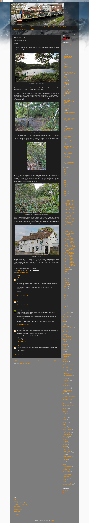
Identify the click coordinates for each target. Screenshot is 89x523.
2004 (65, 297)
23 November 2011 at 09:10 (23, 295)
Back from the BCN (69, 231)
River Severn (65, 441)
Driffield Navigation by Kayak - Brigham (70, 239)
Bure (64, 337)
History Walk (65, 373)
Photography (65, 431)
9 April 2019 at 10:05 (21, 341)
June (66, 275)
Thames (64, 464)
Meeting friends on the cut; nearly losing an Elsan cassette (69, 119)
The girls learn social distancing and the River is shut (69, 136)
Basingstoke (65, 322)
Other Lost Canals (57, 26)
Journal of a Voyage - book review (69, 222)
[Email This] (33, 270)
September (67, 269)
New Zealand (65, 411)
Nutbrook (65, 419)
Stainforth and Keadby (67, 457)
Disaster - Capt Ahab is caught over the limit (70, 246)
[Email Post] (31, 270)
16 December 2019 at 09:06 (23, 352)
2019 (65, 180)
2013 (65, 191)
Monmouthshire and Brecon (69, 405)
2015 (65, 188)
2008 (65, 290)
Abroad (64, 314)
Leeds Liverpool (66, 387)
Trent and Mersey (66, 469)
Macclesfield (65, 394)
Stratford (64, 462)
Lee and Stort (66, 385)
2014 (65, 190)
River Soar (65, 442)
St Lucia (64, 454)
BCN (27, 272)
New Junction (65, 410)
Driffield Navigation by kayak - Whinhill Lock (70, 256)
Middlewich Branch (67, 403)
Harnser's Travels (68, 56)
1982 (65, 305)
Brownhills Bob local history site (69, 106)
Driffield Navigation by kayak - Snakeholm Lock (70, 242)
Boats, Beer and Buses (69, 112)
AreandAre (66, 71)
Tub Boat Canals (66, 26)
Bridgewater (65, 334)
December (67, 197)
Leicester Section (66, 388)
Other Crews (65, 422)
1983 (65, 303)
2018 (65, 182)
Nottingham (65, 417)
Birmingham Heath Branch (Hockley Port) (69, 204)
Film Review (65, 361)
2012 (65, 193)
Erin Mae (66, 86)
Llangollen (65, 393)
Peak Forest (65, 427)
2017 (65, 184)
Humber (64, 377)
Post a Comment (19, 354)
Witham (64, 481)
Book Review (65, 331)
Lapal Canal (65, 382)
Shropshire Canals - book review (69, 201)
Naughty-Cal (67, 152)
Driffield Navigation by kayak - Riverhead (70, 262)
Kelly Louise (67, 156)
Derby (64, 352)
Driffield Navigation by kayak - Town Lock (70, 259)
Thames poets (67, 92)
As (63, 317)
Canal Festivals (17, 511)
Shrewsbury (65, 447)
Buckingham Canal (67, 336)
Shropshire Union (66, 451)
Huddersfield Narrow (67, 375)
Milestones (66, 113)
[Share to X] (36, 270)
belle (65, 492)
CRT (64, 351)
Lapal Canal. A (66, 383)
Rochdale (65, 446)
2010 (65, 286)
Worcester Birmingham (68, 483)
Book (64, 329)
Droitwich (65, 356)
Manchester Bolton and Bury (69, 399)
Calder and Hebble (67, 339)
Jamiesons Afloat (68, 60)
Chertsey (66, 82)
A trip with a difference (68, 57)
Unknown (19, 328)
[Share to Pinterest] (38, 270)
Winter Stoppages (67, 130)
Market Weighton (66, 402)
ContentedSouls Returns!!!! (69, 125)
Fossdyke (65, 363)
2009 (65, 288)
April (66, 278)
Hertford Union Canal (67, 371)
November (67, 198)
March (66, 280)
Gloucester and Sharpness (68, 364)
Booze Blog (65, 332)
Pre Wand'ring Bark (67, 432)
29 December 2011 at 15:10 (23, 324)
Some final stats (67, 96)
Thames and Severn (67, 466)
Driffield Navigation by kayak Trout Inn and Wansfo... (70, 249)
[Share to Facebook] (37, 270)
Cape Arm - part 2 (69, 224)
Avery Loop (67, 229)
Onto (64, 421)
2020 (65, 179)
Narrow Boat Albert (68, 140)
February (67, 282)
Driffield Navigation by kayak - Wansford (70, 253)
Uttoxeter (65, 473)
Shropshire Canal (66, 449)
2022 (65, 175)
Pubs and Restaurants (67, 434)
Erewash (64, 359)
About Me (20, 26)
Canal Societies (17, 512)
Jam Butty (65, 378)
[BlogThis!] (34, 270)
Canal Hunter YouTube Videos (19, 29)
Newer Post (17, 360)
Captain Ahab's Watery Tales (34, 6)
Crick (64, 348)
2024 (65, 171)
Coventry (65, 346)
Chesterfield (65, 344)
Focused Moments (68, 161)
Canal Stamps (68, 236)
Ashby (64, 319)
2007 (65, 292)
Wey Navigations (66, 477)
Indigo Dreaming (68, 146)
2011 (65, 195)
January (67, 284)
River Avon (65, 439)
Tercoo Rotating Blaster (70, 207)
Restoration (65, 437)
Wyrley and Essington (67, 484)
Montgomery (65, 408)
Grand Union (65, 367)
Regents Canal (66, 436)
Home (14, 26)
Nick (18, 309)
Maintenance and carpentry (69, 396)
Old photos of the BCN (30, 26)
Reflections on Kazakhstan (68, 216)
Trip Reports (31, 29)
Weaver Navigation (67, 474)
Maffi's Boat (67, 100)
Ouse (64, 424)
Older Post (56, 360)
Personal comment (67, 429)
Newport (64, 413)
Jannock (66, 76)
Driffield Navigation (67, 354)
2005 (65, 295)
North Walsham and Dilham (69, 414)
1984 (65, 301)
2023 (65, 173)
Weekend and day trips (68, 476)
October (67, 267)
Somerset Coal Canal (67, 452)
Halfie (65, 117)
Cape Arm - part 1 (69, 226)
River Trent (65, 444)
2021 (65, 177)
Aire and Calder (66, 316)
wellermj (19, 277)
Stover (64, 461)
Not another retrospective (69, 162)
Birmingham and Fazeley (68, 327)
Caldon (64, 341)
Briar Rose (66, 95)
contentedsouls (68, 124)
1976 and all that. (67, 67)
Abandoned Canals (21, 272)
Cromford (65, 349)
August (67, 271)
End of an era (66, 83)
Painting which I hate (68, 53)
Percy (65, 52)
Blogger (52, 520)
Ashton (64, 321)
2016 (65, 186)
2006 (65, 294)
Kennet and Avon (66, 380)
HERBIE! (66, 66)
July (66, 273)
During (64, 358)
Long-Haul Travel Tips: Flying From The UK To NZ (69, 73)
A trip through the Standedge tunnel (67, 78)
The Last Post (67, 87)
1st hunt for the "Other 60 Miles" (44, 26)
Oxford (64, 426)
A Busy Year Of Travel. (68, 157)
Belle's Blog (65, 326)
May (66, 276)
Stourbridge (65, 459)
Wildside (64, 479)
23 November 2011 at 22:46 (23, 304)
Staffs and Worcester (67, 456)
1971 (65, 306)
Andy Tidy (19, 300)
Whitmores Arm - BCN (70, 227)
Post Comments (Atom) (25, 363)
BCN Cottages (17, 506)
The (63, 467)
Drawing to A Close (68, 153)
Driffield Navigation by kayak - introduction (70, 265)
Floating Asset (67, 91)
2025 (65, 169)
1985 (65, 299)
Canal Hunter (65, 342)
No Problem (67, 134)
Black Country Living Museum (69, 234)
